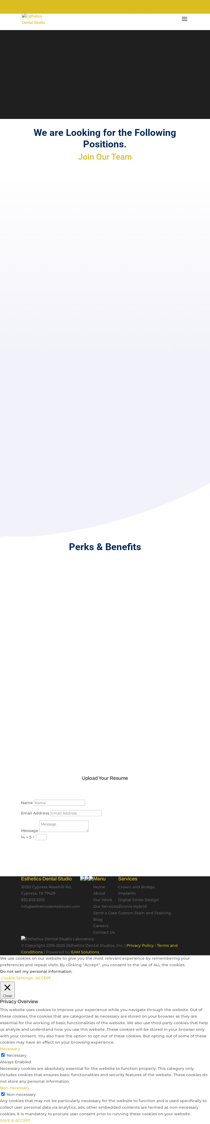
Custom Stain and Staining (144, 912)
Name (27, 802)
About (99, 893)
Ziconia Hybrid (132, 906)
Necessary (17, 1055)
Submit (37, 847)
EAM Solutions (85, 952)
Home (99, 886)
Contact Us (104, 932)
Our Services (105, 906)
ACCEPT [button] (43, 978)
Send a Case (105, 912)
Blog (98, 919)
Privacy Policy (140, 945)
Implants (127, 893)
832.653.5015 (84, 7)
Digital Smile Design (138, 899)
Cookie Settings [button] (17, 978)
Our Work (102, 899)
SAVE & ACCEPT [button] (15, 1120)
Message (29, 830)
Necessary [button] (10, 1048)
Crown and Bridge (136, 886)
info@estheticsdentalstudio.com (50, 906)
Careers (100, 925)
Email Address (35, 813)
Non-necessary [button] (14, 1087)
